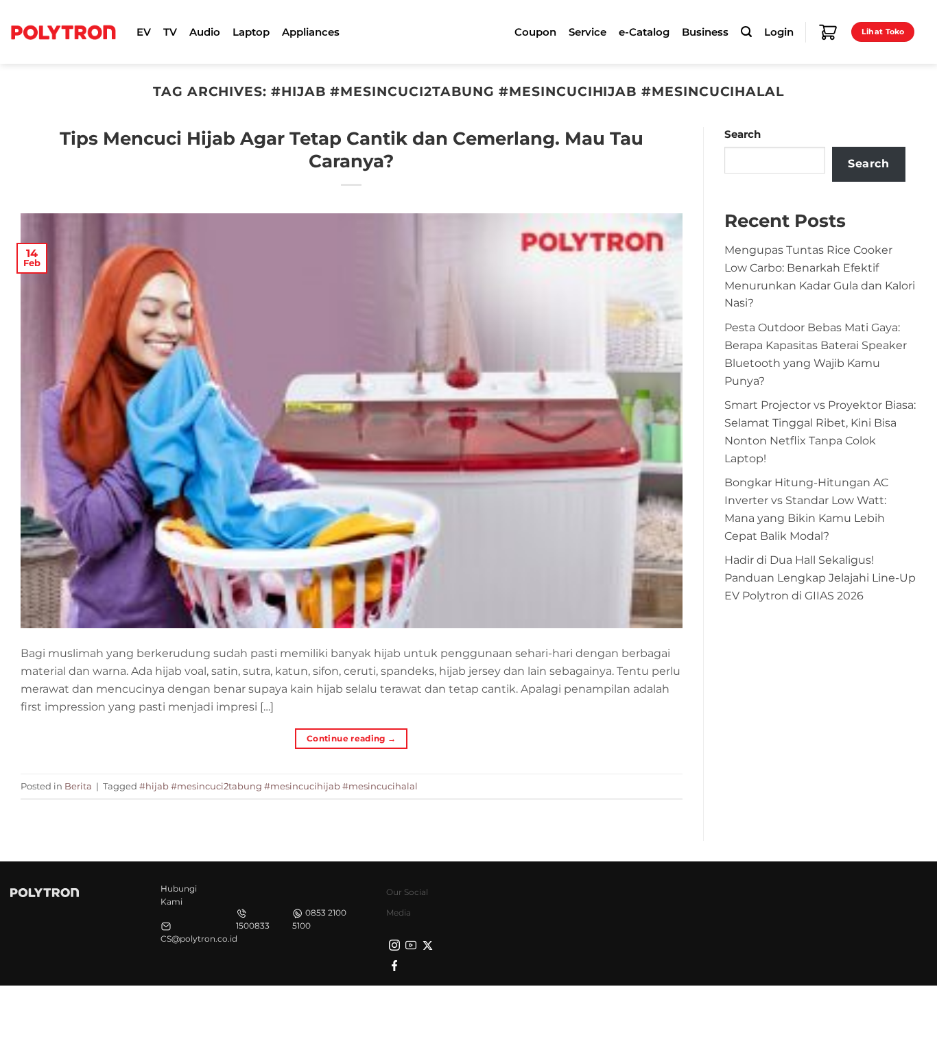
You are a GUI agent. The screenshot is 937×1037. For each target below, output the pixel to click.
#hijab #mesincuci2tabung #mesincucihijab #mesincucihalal (278, 785)
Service (587, 32)
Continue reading (351, 738)
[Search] (746, 32)
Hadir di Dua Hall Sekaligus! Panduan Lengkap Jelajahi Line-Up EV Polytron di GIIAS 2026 (820, 577)
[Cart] (828, 32)
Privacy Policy (711, 1009)
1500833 (253, 925)
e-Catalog (644, 32)
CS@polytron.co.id (199, 938)
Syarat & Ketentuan (797, 1009)
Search (742, 134)
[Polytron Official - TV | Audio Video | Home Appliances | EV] (63, 31)
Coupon (535, 32)
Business (705, 32)
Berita (78, 785)
